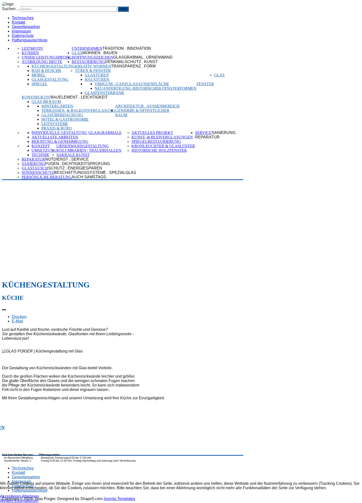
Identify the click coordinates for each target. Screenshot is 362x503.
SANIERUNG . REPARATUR (216, 135)
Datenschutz (23, 36)
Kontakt (18, 22)
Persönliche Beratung (47, 177)
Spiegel (40, 84)
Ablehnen (30, 496)
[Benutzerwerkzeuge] (4, 309)
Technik (40, 155)
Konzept (41, 146)
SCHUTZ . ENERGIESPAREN (75, 168)
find (123, 9)
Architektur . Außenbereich (147, 106)
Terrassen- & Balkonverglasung (78, 110)
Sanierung (33, 164)
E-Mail (17, 321)
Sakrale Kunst (73, 155)
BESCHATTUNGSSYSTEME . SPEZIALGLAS (95, 172)
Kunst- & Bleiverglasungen (162, 137)
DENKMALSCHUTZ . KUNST (131, 62)
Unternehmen (87, 48)
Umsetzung (44, 150)
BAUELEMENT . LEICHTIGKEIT (79, 97)
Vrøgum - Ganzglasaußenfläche (132, 84)
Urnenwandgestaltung (82, 146)
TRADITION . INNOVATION (126, 48)
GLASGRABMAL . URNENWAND (143, 57)
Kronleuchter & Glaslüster (163, 146)
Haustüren (97, 79)
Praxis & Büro (56, 128)
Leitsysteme (54, 124)
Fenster (205, 84)
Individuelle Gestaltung (59, 133)
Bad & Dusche (46, 70)
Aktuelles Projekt (152, 133)
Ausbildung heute (42, 62)
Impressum (21, 31)
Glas (77, 53)
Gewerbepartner (26, 27)
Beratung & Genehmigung (60, 141)
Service (203, 133)
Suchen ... (10, 9)
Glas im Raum (46, 102)
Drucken (19, 317)
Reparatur (33, 159)
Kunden (30, 53)
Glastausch (35, 168)
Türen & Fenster (93, 70)
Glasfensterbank (104, 93)
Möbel (39, 75)
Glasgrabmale (105, 133)
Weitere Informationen (19, 501)
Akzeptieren (10, 496)
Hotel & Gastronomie (65, 119)
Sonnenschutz (38, 172)
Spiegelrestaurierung (156, 141)
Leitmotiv (32, 48)
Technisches (23, 18)
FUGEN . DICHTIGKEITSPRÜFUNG (77, 164)
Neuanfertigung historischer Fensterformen (146, 88)
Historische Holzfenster (159, 150)
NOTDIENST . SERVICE (67, 159)
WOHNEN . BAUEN (99, 53)
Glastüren (97, 75)
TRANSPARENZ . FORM (133, 66)
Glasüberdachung (62, 115)
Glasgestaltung (50, 79)
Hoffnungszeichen (92, 57)
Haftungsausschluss (29, 40)
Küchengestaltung (53, 66)
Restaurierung (88, 62)
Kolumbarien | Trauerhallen (88, 150)
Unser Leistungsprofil (47, 57)
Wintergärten (57, 106)
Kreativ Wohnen (93, 66)
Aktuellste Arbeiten (55, 137)
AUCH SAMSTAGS (89, 177)
